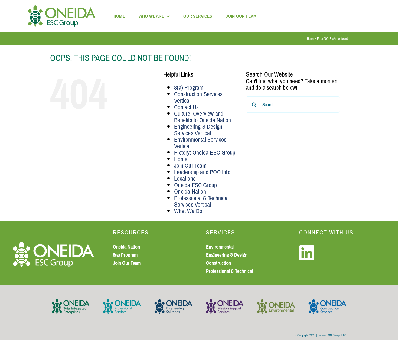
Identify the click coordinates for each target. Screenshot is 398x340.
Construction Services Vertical (198, 97)
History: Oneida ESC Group (204, 152)
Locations (184, 178)
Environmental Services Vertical (200, 143)
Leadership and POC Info (202, 172)
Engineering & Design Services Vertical (198, 130)
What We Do (188, 211)
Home (310, 39)
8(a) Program (188, 87)
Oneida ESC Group (195, 185)
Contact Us (186, 107)
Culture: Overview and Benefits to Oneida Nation (202, 117)
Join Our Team (190, 165)
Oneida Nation (190, 191)
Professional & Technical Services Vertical (201, 201)
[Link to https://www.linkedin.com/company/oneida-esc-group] (306, 252)
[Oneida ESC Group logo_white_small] (53, 244)
